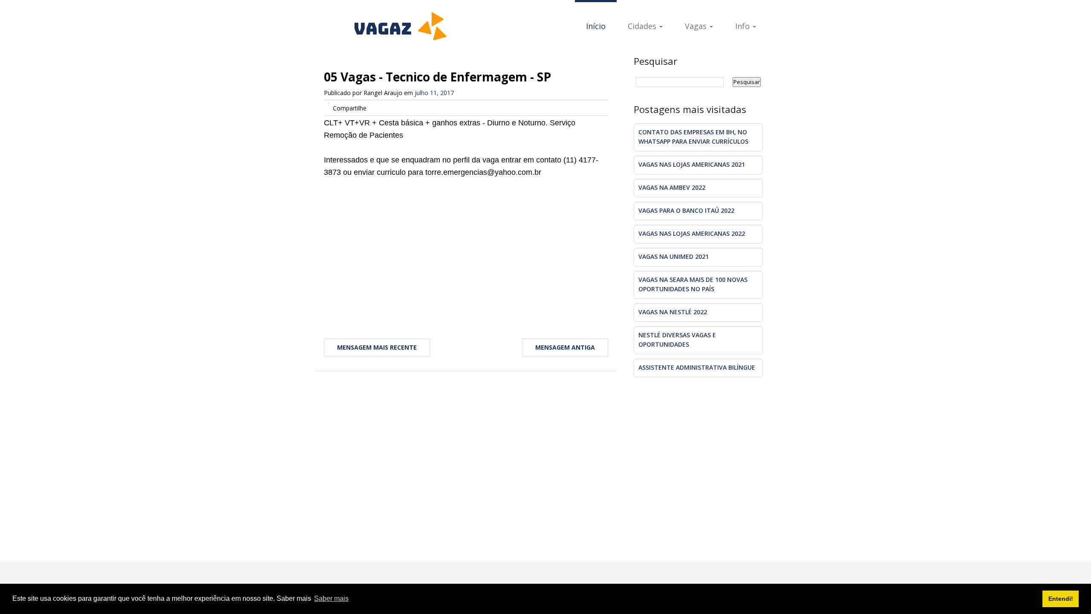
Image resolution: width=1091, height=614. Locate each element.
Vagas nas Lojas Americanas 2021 (691, 164)
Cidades (643, 26)
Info (743, 26)
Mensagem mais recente (377, 347)
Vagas (697, 26)
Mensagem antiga (565, 347)
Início (596, 26)
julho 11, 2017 (434, 93)
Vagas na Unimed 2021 (673, 256)
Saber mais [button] (331, 598)
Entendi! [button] (1060, 598)
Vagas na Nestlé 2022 (672, 312)
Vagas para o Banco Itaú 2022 (686, 210)
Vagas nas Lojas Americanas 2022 (691, 233)
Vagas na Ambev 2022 (671, 187)
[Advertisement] (466, 247)
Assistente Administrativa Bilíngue (696, 367)
